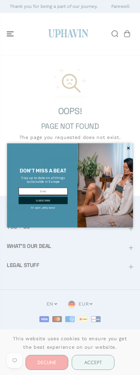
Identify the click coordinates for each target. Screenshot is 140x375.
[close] (128, 150)
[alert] (70, 187)
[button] (42, 202)
